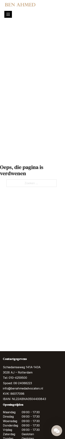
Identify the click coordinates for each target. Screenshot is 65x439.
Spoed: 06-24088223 (17, 383)
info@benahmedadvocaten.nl (23, 388)
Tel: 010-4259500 (15, 377)
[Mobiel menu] (8, 14)
